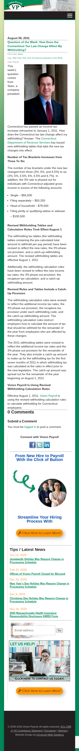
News (20, 54)
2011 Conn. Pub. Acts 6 (23, 58)
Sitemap (62, 730)
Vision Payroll (48, 395)
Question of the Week (53, 58)
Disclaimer (50, 730)
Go (59, 630)
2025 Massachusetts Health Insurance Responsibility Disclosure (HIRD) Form (34, 615)
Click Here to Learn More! (41, 533)
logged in (30, 426)
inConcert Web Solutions (50, 734)
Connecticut (38, 58)
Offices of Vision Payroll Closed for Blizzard (37, 573)
